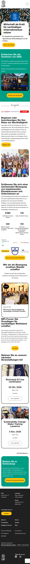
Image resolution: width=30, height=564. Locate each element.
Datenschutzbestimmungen (8, 545)
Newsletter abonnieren (7, 543)
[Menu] (22, 4)
